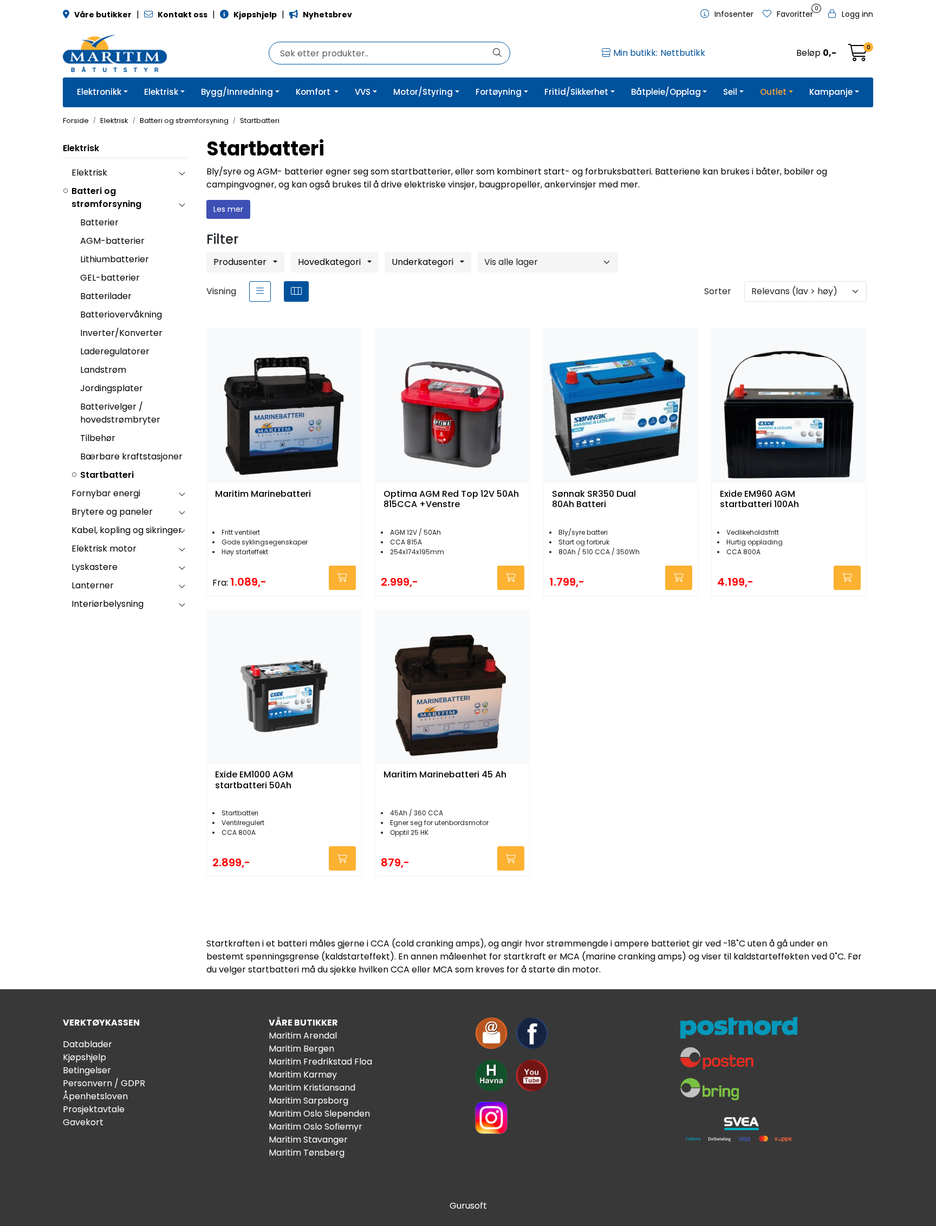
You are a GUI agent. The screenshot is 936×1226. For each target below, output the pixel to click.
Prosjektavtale (94, 1109)
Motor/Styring (423, 92)
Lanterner (93, 585)
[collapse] (182, 172)
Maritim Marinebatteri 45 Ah (445, 775)
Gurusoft (468, 1205)
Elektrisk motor (104, 548)
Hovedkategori (330, 262)
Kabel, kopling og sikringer (127, 530)
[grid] (296, 291)
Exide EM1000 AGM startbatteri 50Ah (254, 780)
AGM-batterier (112, 241)
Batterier (99, 222)
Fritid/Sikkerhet (576, 92)
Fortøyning (499, 92)
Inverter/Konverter (121, 333)
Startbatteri (107, 475)
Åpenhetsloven (95, 1096)
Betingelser (87, 1070)
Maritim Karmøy (303, 1074)
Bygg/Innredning (237, 92)
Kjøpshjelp (84, 1057)
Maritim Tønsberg (306, 1152)
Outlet (773, 92)
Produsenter (241, 262)
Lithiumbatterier (114, 259)
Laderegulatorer (115, 351)
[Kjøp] (342, 578)
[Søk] (497, 53)
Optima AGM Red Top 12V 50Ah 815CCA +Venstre (451, 499)
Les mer (228, 209)
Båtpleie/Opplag (666, 92)
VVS (362, 92)
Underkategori (424, 262)
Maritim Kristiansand (312, 1087)
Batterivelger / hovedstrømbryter (120, 413)
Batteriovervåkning (121, 314)
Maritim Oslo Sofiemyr (315, 1126)
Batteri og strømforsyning (106, 197)
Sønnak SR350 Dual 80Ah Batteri (594, 499)
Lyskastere (95, 567)
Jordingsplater (111, 388)
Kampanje (831, 92)
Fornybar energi (106, 493)
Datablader (87, 1044)
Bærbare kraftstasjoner (131, 456)
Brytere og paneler (112, 511)
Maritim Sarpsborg (308, 1100)
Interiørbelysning (108, 604)
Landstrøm (103, 370)
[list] (260, 291)
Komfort (314, 92)
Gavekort (83, 1122)
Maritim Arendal (303, 1035)
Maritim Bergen (301, 1048)
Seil (730, 92)
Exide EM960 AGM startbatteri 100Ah (759, 499)
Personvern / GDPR (104, 1083)
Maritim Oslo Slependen (319, 1113)
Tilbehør (97, 438)
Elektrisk (161, 92)
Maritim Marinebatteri (263, 494)
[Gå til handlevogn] (858, 56)
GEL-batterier (110, 277)
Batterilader (106, 296)
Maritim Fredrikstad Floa (320, 1061)
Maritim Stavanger (308, 1139)
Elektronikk (99, 92)
